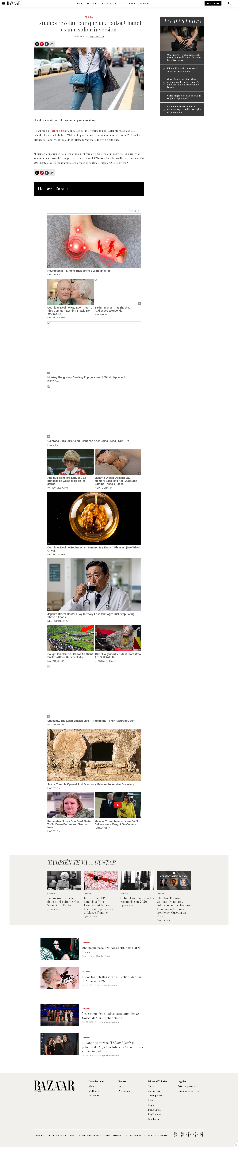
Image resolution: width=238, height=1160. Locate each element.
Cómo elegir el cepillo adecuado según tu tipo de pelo (184, 97)
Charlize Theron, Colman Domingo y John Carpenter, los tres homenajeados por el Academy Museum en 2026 (173, 907)
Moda (79, 3)
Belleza (91, 3)
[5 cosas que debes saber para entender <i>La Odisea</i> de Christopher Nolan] (59, 1015)
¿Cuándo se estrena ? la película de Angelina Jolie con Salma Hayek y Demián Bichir (112, 1047)
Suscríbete (213, 3)
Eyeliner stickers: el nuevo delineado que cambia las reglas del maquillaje (184, 109)
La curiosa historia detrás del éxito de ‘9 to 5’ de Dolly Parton (63, 902)
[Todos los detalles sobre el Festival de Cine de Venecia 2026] (59, 978)
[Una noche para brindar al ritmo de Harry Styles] (59, 949)
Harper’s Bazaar (96, 36)
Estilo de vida (128, 3)
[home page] (14, 3)
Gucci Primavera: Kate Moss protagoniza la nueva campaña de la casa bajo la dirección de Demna (183, 83)
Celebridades (108, 3)
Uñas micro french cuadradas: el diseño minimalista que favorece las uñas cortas (184, 58)
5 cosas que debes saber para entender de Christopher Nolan (110, 1015)
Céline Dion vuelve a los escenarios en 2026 (137, 900)
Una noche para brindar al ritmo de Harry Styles (111, 949)
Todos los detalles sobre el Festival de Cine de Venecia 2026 (112, 978)
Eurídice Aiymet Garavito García (107, 985)
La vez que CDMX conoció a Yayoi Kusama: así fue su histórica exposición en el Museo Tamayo (99, 905)
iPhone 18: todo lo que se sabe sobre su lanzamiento (182, 69)
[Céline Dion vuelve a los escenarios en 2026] (137, 880)
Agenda (144, 3)
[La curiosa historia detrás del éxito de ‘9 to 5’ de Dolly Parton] (64, 880)
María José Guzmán (103, 956)
